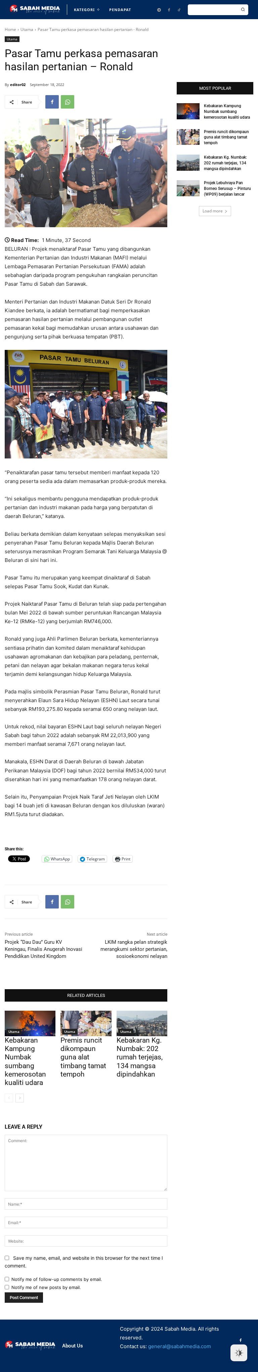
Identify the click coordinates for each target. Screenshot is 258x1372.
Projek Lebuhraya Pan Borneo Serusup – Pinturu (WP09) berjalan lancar (227, 188)
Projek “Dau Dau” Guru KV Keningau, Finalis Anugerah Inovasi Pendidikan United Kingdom (43, 949)
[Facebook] (169, 9)
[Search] (243, 9)
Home (10, 29)
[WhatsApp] (67, 102)
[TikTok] (179, 9)
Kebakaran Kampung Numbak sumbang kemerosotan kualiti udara (25, 1061)
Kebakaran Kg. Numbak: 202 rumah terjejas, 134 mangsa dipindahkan (140, 1057)
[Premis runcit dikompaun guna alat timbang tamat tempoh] (85, 1023)
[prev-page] (9, 1098)
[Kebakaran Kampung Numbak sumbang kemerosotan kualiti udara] (30, 1023)
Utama (26, 29)
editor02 (18, 84)
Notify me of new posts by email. (46, 1287)
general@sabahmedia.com (179, 1346)
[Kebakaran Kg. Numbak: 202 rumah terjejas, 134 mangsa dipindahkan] (142, 1023)
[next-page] (19, 1098)
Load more (213, 211)
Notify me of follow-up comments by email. (56, 1279)
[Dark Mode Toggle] (239, 1353)
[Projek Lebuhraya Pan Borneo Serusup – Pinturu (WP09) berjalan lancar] (188, 188)
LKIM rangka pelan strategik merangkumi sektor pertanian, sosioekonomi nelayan (133, 949)
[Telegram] (159, 9)
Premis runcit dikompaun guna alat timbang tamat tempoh (83, 1057)
